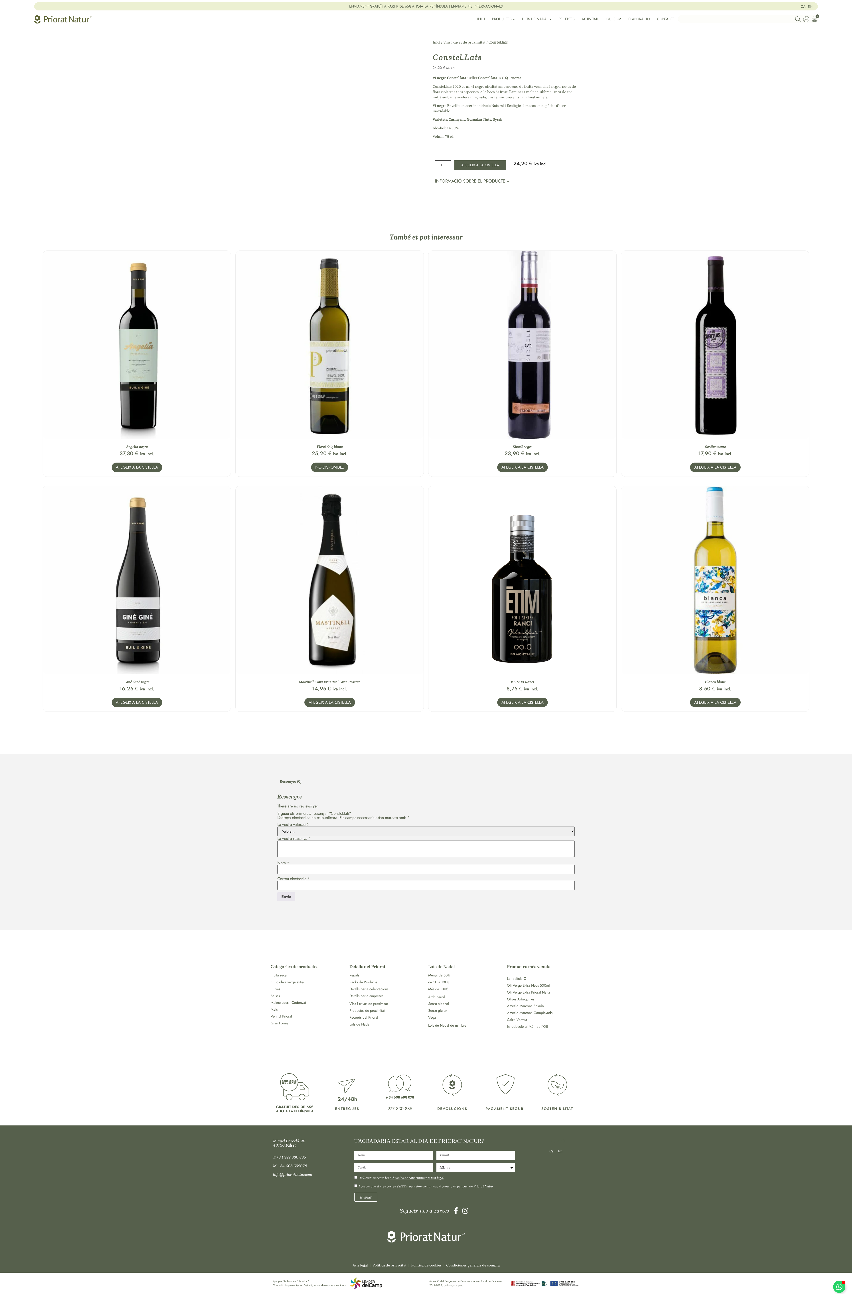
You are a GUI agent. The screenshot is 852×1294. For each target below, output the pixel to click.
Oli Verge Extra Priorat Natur (528, 992)
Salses (275, 995)
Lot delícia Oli (517, 978)
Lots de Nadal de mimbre (447, 1025)
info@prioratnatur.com (292, 1174)
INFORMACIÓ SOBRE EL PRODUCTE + (472, 181)
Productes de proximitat (367, 1010)
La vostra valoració (293, 825)
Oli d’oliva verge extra (287, 982)
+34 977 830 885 (291, 1157)
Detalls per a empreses (366, 995)
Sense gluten (437, 1010)
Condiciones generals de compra (473, 1265)
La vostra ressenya (294, 839)
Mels (274, 1009)
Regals (354, 975)
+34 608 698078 (292, 1165)
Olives (275, 989)
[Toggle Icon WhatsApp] (839, 1287)
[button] (472, 180)
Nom (283, 863)
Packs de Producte (363, 982)
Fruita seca (279, 975)
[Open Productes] (514, 19)
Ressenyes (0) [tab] (290, 781)
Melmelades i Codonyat (288, 1002)
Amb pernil (436, 997)
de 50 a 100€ (438, 982)
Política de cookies (426, 1265)
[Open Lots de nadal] (550, 19)
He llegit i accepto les (401, 1178)
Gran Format (280, 1023)
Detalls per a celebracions (368, 989)
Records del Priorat (363, 1017)
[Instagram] (465, 1210)
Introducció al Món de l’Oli (527, 1026)
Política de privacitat (389, 1265)
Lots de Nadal (359, 1024)
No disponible (329, 467)
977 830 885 (399, 1108)
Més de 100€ (438, 989)
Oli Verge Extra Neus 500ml (528, 985)
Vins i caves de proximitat (464, 42)
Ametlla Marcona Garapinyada (530, 1012)
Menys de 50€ (439, 975)
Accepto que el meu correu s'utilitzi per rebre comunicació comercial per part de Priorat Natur (425, 1186)
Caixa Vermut (517, 1019)
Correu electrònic (293, 879)
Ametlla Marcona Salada (525, 1005)
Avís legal (360, 1265)
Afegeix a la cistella (480, 165)
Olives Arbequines (520, 999)
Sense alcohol (438, 1003)
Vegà (432, 1017)
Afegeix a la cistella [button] (137, 467)
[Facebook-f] (456, 1210)
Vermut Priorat (281, 1016)
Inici (436, 42)
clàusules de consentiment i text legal (417, 1178)
